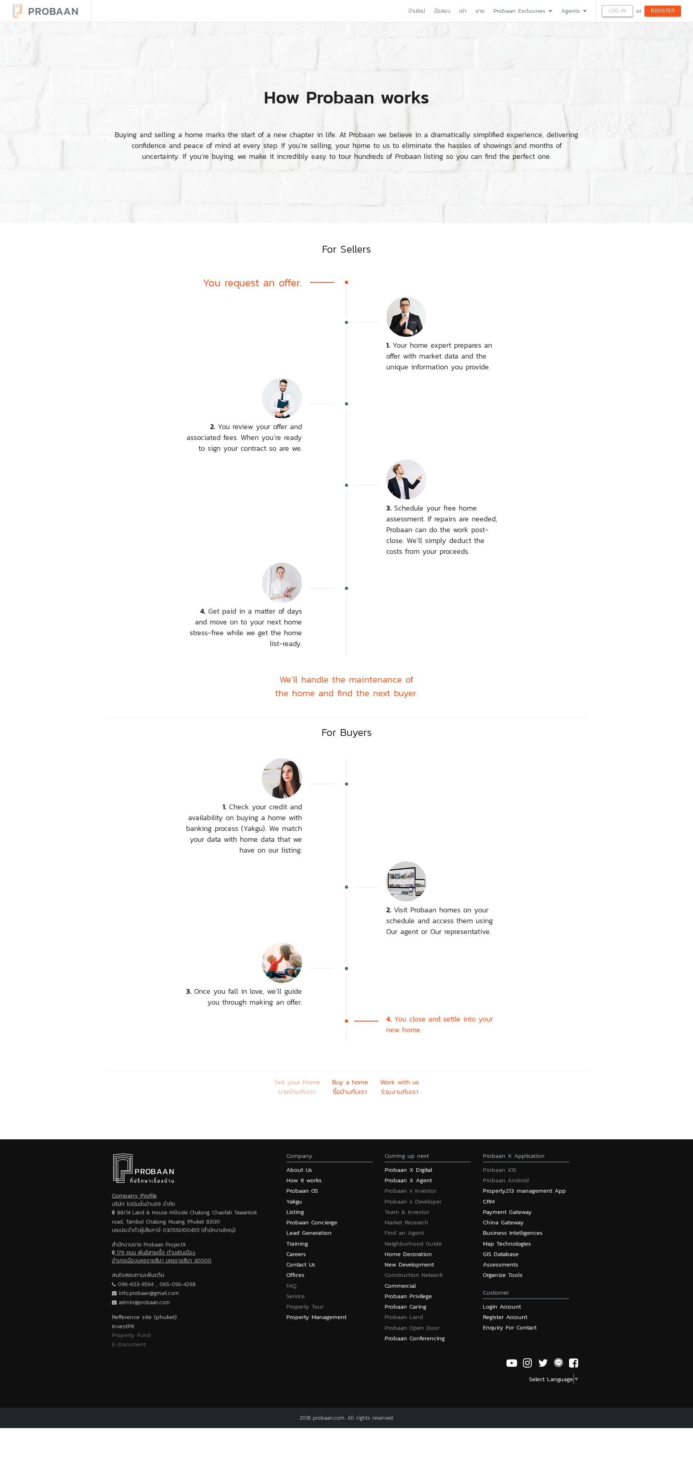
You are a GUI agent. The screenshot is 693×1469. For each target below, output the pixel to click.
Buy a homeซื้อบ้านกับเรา (350, 1087)
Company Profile (134, 1195)
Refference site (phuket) (144, 1316)
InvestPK (123, 1326)
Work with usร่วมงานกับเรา (399, 1087)
